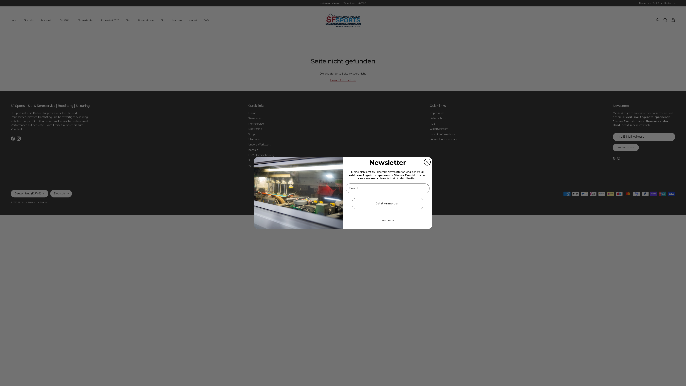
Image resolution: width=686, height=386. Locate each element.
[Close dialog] (427, 162)
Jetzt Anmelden (387, 203)
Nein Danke (388, 220)
